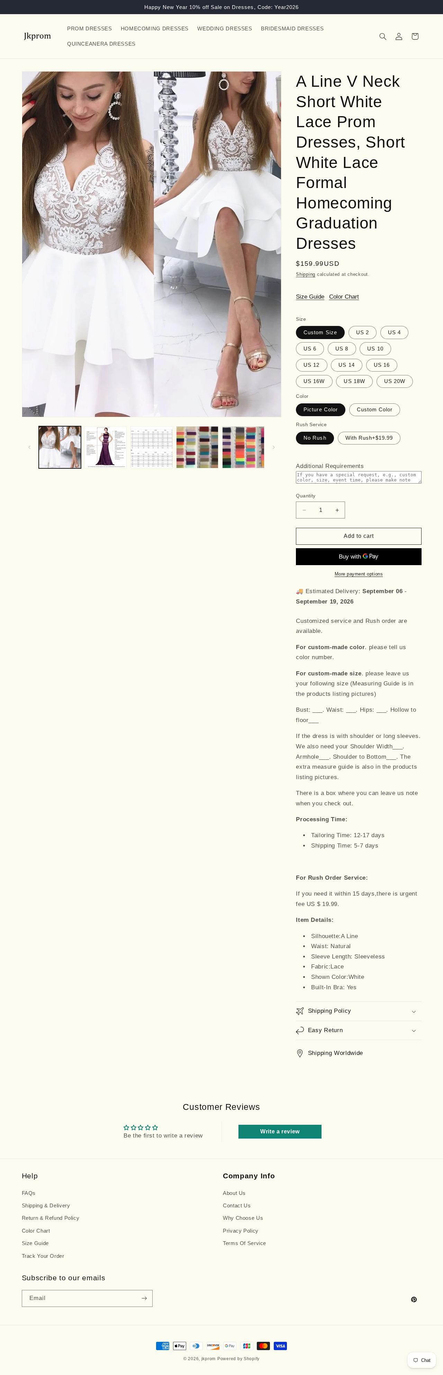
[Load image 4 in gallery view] (197, 447)
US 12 (311, 365)
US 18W (354, 381)
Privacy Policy (241, 1231)
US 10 (375, 349)
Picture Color (321, 409)
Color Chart (344, 296)
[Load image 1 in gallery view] (60, 447)
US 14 (346, 365)
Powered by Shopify (238, 1359)
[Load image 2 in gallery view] (105, 447)
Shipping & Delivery (46, 1205)
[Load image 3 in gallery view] (151, 447)
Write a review (280, 1131)
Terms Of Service (244, 1243)
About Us (234, 1193)
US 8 (341, 349)
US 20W (394, 381)
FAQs (29, 1193)
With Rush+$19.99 (369, 438)
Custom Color (375, 409)
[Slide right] (273, 447)
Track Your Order (43, 1256)
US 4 (394, 332)
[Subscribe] (144, 1298)
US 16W (314, 381)
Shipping (305, 274)
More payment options (359, 574)
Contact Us (237, 1205)
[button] (383, 36)
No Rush (315, 438)
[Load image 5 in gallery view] (243, 447)
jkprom (208, 1359)
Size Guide (310, 296)
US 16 (382, 365)
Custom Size (320, 332)
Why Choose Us (243, 1218)
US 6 (310, 349)
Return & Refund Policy (51, 1218)
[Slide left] (29, 447)
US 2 (362, 332)
